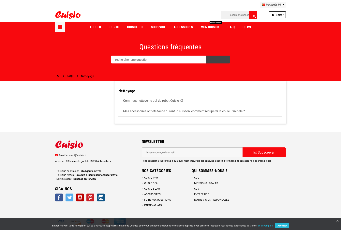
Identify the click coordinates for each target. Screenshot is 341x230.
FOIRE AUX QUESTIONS (157, 199)
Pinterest (90, 197)
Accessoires (183, 27)
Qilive (247, 27)
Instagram (101, 197)
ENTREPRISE (201, 194)
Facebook (59, 197)
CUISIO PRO (151, 177)
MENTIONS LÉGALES (206, 183)
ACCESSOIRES (152, 194)
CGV (196, 188)
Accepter (282, 225)
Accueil (96, 27)
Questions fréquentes (170, 47)
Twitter (69, 197)
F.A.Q (231, 27)
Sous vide (158, 27)
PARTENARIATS (153, 205)
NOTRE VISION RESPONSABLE (211, 199)
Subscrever (265, 152)
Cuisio (114, 27)
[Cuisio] (68, 14)
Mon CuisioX (211, 25)
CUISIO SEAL (151, 183)
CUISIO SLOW (152, 188)
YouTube (80, 197)
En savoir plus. (265, 225)
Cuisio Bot (135, 27)
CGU (196, 177)
